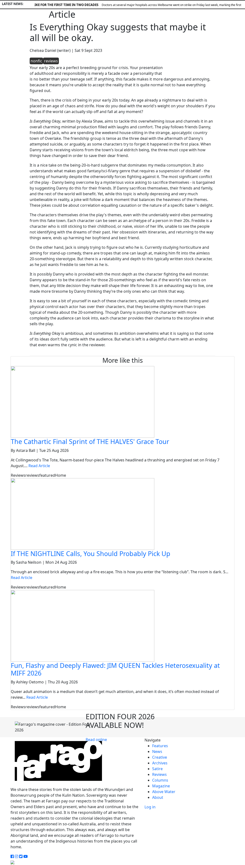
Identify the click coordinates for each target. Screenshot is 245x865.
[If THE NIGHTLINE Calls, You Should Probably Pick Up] (82, 513)
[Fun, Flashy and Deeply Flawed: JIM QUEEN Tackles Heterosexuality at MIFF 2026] (82, 625)
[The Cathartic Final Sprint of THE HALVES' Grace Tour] (82, 401)
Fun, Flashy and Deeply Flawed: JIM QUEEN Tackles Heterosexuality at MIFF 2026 (115, 669)
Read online (96, 739)
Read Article (39, 465)
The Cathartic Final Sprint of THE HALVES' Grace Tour (90, 441)
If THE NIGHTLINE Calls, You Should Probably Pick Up (90, 553)
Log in (150, 807)
